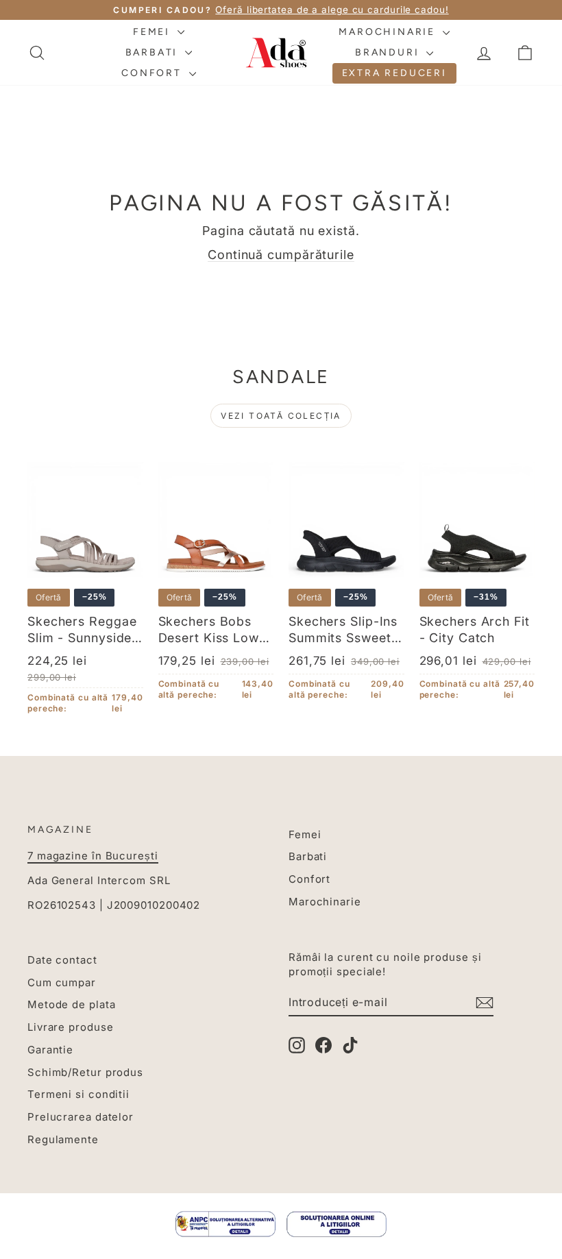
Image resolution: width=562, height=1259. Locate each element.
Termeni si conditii (78, 1094)
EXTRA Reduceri (394, 73)
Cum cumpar (61, 982)
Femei (153, 32)
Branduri (389, 52)
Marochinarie (389, 32)
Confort (153, 73)
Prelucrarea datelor (80, 1116)
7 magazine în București (92, 855)
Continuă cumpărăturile (281, 254)
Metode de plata (71, 1004)
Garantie (50, 1049)
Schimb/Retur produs (85, 1072)
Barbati (153, 52)
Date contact (62, 959)
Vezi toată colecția (281, 416)
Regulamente (63, 1139)
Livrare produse (70, 1027)
